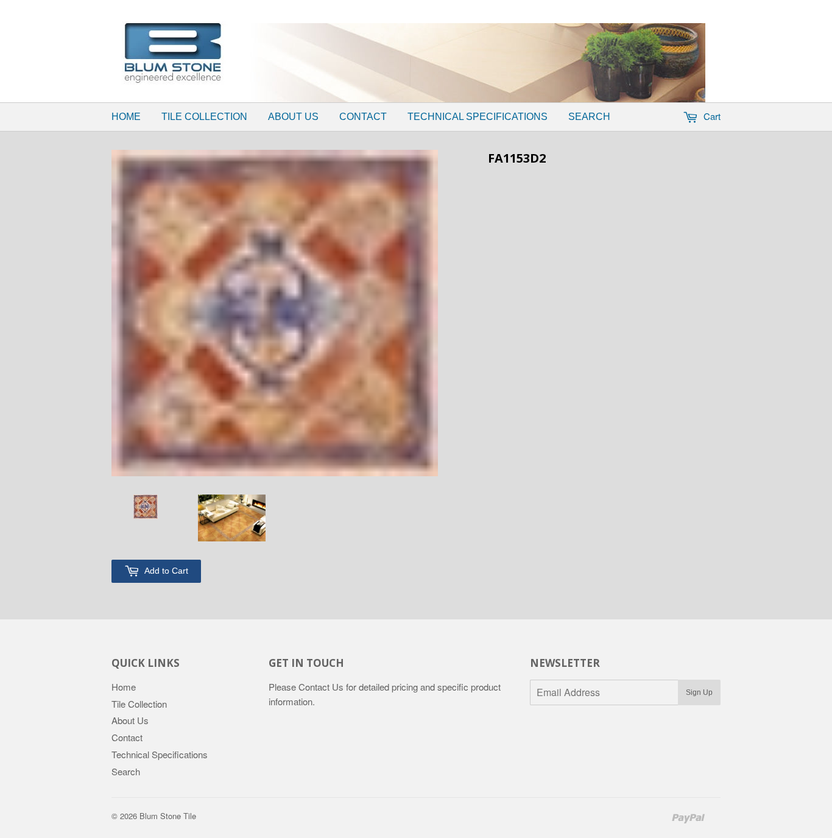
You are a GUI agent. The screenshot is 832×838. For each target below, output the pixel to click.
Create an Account (503, 7)
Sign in (437, 7)
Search (589, 116)
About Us (293, 116)
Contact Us (321, 686)
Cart (711, 116)
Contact (363, 116)
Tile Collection (204, 116)
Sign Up (699, 692)
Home (126, 116)
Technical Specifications (477, 116)
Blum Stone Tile (167, 816)
